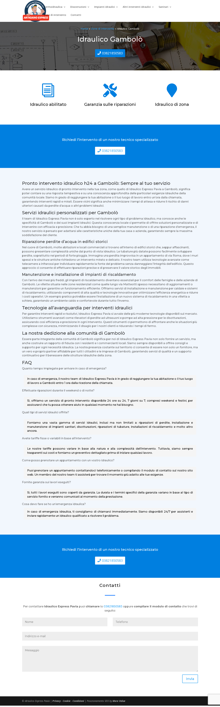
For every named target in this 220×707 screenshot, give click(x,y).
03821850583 (112, 53)
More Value (119, 701)
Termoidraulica (53, 7)
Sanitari (163, 7)
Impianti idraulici (104, 7)
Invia (190, 679)
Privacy (56, 701)
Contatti (76, 15)
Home (84, 28)
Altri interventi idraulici (137, 7)
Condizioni (78, 701)
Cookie (66, 701)
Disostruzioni (78, 7)
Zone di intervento (55, 15)
